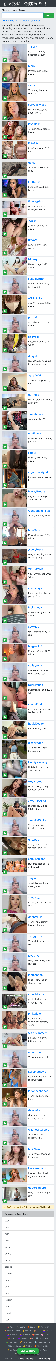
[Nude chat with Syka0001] (14, 382)
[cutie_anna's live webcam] (14, 672)
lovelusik (34, 124)
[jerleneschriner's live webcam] (14, 1097)
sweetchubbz (37, 414)
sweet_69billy (37, 820)
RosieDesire (36, 723)
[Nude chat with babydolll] (14, 343)
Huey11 (32, 452)
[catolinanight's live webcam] (14, 865)
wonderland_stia (39, 510)
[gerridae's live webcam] (14, 401)
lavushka (34, 955)
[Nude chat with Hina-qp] (14, 266)
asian (7, 1240)
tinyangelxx (35, 201)
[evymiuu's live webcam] (14, 633)
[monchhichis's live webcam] (14, 1001)
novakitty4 (35, 1052)
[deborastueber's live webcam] (14, 1194)
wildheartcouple (38, 1129)
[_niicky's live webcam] (14, 53)
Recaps (31, 1359)
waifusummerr (37, 1033)
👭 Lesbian (22, 1338)
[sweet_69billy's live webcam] (14, 826)
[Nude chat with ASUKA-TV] (14, 304)
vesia (31, 85)
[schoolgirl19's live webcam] (14, 285)
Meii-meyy (35, 607)
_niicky (32, 46)
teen (7, 1220)
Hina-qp (33, 259)
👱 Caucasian (43, 1327)
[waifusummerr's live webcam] (14, 1039)
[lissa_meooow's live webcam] (14, 1175)
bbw (7, 1286)
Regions (20, 1359)
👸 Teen (37, 1331)
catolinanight (36, 858)
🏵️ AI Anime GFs (41, 1346)
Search (48, 15)
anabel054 (35, 704)
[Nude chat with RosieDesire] (14, 730)
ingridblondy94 (38, 472)
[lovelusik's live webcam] (14, 130)
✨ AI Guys (12, 1350)
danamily (34, 1110)
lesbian (8, 1299)
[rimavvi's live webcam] (14, 246)
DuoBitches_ (36, 684)
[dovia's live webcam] (14, 169)
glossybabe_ (36, 742)
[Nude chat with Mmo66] (14, 72)
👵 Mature (26, 1331)
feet (7, 1319)
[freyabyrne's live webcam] (14, 788)
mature (8, 1227)
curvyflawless (37, 104)
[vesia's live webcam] (14, 92)
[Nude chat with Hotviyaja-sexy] (14, 769)
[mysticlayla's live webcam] (14, 594)
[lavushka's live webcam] (14, 962)
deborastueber (38, 1187)
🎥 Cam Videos (42, 1350)
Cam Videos (22, 20)
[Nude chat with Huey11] (14, 459)
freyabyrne (35, 781)
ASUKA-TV (35, 298)
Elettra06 (34, 182)
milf (7, 1233)
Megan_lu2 (35, 646)
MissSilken (35, 530)
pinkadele (34, 1013)
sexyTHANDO (37, 801)
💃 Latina (31, 1327)
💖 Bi (32, 1338)
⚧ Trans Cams (26, 1342)
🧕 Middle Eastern (12, 1331)
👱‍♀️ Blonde (47, 1331)
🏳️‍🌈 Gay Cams (11, 1342)
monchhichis (36, 994)
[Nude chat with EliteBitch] (14, 150)
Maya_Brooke (37, 491)
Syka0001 (34, 375)
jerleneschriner (38, 1091)
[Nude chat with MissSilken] (14, 536)
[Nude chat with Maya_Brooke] (14, 498)
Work (26, 1359)
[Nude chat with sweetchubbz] (14, 420)
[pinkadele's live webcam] (14, 1020)
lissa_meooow (37, 1168)
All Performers (41, 1359)
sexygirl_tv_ (35, 936)
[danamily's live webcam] (14, 1117)
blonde (8, 1266)
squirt (8, 1313)
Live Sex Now (28, 1351)
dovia (31, 162)
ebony (8, 1253)
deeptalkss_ (36, 917)
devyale (33, 356)
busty (8, 1293)
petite (8, 1280)
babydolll (34, 336)
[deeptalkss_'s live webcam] (14, 923)
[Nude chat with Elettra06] (14, 188)
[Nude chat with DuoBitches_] (14, 691)
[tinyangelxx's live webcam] (14, 208)
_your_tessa (35, 549)
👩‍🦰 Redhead (25, 1335)
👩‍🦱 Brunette (12, 1335)
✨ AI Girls (27, 1346)
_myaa (32, 878)
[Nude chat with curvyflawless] (14, 111)
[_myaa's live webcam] (14, 885)
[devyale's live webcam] (14, 362)
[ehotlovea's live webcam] (14, 440)
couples (9, 1306)
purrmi (32, 317)
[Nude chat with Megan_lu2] (14, 653)
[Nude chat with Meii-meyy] (14, 614)
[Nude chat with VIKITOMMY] (14, 575)
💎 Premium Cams (42, 1342)
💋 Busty (11, 1338)
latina (7, 1247)
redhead (9, 1273)
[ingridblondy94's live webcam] (14, 478)
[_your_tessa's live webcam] (14, 556)
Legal (49, 1359)
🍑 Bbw (35, 1335)
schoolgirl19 (36, 278)
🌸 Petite (45, 1335)
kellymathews (37, 1071)
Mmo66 (33, 66)
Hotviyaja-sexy (37, 762)
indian (8, 1260)
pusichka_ (34, 1149)
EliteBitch (34, 143)
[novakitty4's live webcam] (14, 1059)
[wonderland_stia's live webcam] (14, 517)
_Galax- (33, 220)
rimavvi (33, 240)
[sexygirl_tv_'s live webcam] (14, 943)
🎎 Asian (11, 1327)
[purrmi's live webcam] (14, 324)
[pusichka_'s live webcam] (14, 1155)
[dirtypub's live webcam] (14, 846)
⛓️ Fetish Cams (14, 1346)
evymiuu (33, 626)
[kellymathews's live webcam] (14, 1078)
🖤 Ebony (21, 1327)
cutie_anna (35, 665)
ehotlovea (34, 433)
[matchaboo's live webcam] (14, 981)
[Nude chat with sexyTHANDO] (14, 807)
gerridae (33, 394)
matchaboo (35, 975)
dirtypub (33, 839)
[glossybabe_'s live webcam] (14, 749)
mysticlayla (35, 588)
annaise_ (33, 897)
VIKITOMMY (36, 568)
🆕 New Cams (42, 1338)
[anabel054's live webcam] (14, 710)
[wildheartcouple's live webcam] (14, 1136)
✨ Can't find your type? (28, 1207)
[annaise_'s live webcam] (14, 904)
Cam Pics (35, 20)
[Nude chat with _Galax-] (14, 227)
